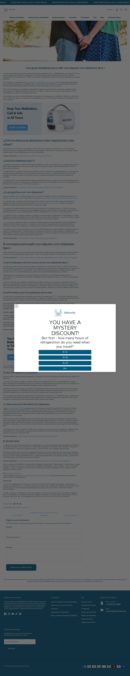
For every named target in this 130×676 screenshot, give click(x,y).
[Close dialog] (16, 306)
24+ (65, 368)
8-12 (65, 352)
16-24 (65, 363)
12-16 (65, 357)
